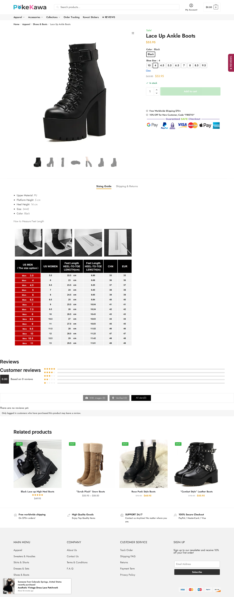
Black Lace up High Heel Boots (37, 491)
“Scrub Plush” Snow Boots (90, 491)
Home (16, 24)
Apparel (26, 24)
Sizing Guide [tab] (103, 186)
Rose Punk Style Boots (143, 491)
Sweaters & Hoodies (24, 556)
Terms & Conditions (77, 562)
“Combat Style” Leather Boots (196, 491)
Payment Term (127, 568)
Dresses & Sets (21, 568)
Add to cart (190, 91)
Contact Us (72, 556)
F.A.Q (70, 568)
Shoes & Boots (40, 24)
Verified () (121, 398)
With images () (97, 398)
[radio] (151, 54)
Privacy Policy (127, 575)
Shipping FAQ (127, 556)
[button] (132, 33)
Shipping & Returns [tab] (127, 186)
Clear (148, 70)
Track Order (126, 550)
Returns (124, 562)
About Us (72, 550)
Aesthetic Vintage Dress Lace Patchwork (38, 587)
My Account (191, 9)
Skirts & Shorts (21, 562)
